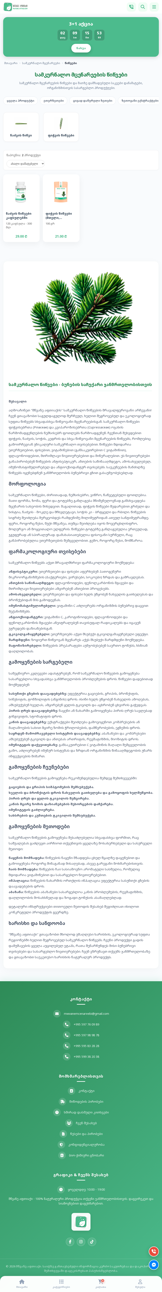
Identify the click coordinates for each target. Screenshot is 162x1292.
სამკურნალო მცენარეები (41, 63)
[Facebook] (70, 1242)
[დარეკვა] (154, 1251)
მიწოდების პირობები (86, 1102)
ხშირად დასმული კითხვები (86, 1112)
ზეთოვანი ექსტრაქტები (140, 100)
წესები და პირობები (86, 1134)
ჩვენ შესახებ (86, 1123)
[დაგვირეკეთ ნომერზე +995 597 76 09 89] (131, 7)
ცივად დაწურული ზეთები (92, 100)
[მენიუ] (154, 7)
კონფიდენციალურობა (86, 1145)
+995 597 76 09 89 (86, 1024)
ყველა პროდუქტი (20, 100)
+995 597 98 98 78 (86, 1035)
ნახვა (81, 48)
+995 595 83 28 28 (86, 1046)
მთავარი (11, 63)
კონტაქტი (86, 1091)
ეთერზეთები (53, 100)
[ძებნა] (142, 7)
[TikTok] (92, 1242)
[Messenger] (154, 1265)
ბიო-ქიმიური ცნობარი (86, 1155)
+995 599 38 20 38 (86, 1057)
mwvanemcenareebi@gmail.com (86, 1014)
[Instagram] (81, 1242)
